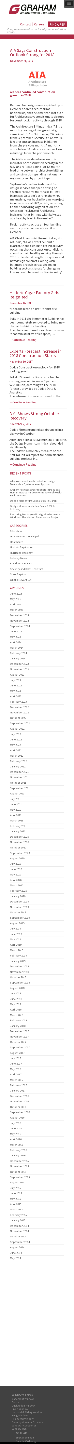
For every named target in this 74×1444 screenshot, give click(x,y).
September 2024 (20, 626)
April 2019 (16, 944)
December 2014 (19, 1226)
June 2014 (16, 1253)
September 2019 (20, 917)
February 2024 (18, 653)
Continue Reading (24, 340)
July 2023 (15, 680)
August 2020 (17, 858)
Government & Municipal (24, 536)
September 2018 (20, 982)
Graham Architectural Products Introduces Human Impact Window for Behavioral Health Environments (36, 492)
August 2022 (17, 728)
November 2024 (19, 620)
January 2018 (17, 1026)
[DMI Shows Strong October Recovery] (37, 477)
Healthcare (16, 542)
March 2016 (16, 1145)
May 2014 (15, 1258)
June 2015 (16, 1193)
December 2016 (19, 1096)
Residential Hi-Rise (21, 563)
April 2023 (16, 696)
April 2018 (16, 1009)
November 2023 (19, 669)
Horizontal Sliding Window (27, 1412)
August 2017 (17, 1053)
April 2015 (16, 1204)
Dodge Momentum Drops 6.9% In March (33, 500)
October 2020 (18, 847)
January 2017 (17, 1090)
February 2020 (18, 890)
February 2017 (18, 1085)
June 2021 (16, 804)
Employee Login (25, 1437)
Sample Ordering (26, 1441)
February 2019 (18, 955)
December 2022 (19, 707)
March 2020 (16, 885)
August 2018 (17, 988)
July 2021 (15, 799)
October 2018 (18, 977)
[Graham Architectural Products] (31, 8)
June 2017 (16, 1063)
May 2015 (15, 1199)
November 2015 (19, 1166)
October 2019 (18, 912)
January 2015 (17, 1220)
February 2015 (18, 1215)
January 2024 (17, 658)
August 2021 (17, 793)
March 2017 (16, 1080)
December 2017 (19, 1031)
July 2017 (15, 1058)
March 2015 (16, 1209)
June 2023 (16, 685)
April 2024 (16, 642)
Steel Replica (18, 574)
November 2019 (19, 907)
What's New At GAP (21, 580)
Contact (25, 24)
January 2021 (17, 831)
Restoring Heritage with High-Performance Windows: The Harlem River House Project (35, 516)
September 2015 (20, 1177)
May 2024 (15, 637)
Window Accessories (24, 1425)
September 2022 (20, 723)
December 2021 (19, 772)
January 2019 (17, 961)
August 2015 (17, 1182)
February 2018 (18, 1020)
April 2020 (16, 880)
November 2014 (19, 1231)
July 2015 (15, 1188)
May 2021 (15, 809)
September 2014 (20, 1242)
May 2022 (15, 745)
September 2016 (20, 1112)
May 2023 (15, 691)
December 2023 (19, 664)
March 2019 (16, 950)
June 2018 (16, 999)
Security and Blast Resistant (26, 569)
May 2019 (15, 939)
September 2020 (20, 853)
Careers (39, 24)
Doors (15, 1402)
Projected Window (23, 1419)
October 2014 (18, 1236)
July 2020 (15, 863)
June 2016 (16, 1128)
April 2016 (16, 1139)
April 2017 (16, 1074)
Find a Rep (57, 24)
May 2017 (15, 1069)
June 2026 (16, 593)
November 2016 (19, 1101)
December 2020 (19, 836)
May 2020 (15, 874)
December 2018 (19, 966)
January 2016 (17, 1155)
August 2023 (17, 674)
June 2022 (16, 739)
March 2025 (16, 610)
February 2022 (18, 761)
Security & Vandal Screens (27, 1422)
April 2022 (16, 750)
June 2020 (16, 869)
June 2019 (16, 934)
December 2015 (19, 1161)
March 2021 (16, 820)
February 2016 (18, 1150)
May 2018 (15, 1004)
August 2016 (17, 1117)
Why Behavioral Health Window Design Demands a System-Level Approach (32, 483)
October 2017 (18, 1042)
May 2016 (15, 1134)
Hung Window (20, 1415)
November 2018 (19, 972)
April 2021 (16, 815)
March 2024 (16, 647)
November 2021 (19, 777)
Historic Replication (21, 547)
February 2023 (18, 701)
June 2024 (16, 631)
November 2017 (19, 1036)
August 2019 (17, 923)
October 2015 (18, 1172)
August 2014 (17, 1247)
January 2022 (17, 766)
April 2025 (16, 604)
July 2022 (15, 734)
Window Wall (19, 1428)
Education (16, 531)
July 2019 (15, 928)
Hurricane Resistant (21, 553)
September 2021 (20, 788)
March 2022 (16, 755)
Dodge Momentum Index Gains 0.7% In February (32, 507)
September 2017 (20, 1047)
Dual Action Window (23, 1405)
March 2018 (16, 1015)
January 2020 (17, 896)
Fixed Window (20, 1409)
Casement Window (23, 1399)
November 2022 (19, 712)
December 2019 (19, 901)
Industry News (18, 558)
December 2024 (19, 615)
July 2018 (15, 993)
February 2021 (18, 826)
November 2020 (19, 842)
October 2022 (18, 718)
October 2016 (18, 1107)
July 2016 (15, 1123)
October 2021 (18, 782)
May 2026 (15, 599)
